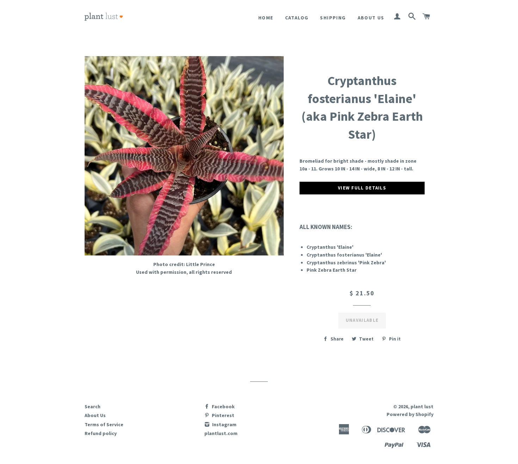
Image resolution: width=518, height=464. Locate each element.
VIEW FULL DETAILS (362, 188)
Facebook (223, 406)
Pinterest (222, 415)
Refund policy (101, 433)
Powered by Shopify (410, 414)
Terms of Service (104, 424)
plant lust (422, 406)
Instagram (223, 424)
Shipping (333, 17)
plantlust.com (221, 433)
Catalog (297, 17)
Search (92, 406)
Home (265, 17)
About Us (371, 17)
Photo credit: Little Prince (184, 264)
